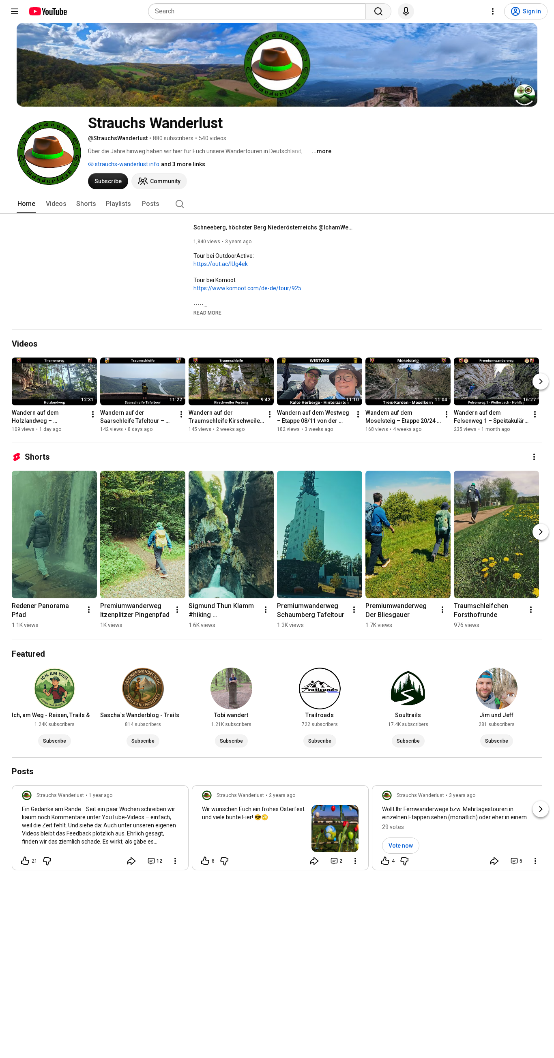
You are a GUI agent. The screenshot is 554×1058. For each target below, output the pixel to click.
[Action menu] (175, 861)
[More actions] (93, 414)
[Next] (541, 381)
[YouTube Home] (48, 11)
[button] (207, 312)
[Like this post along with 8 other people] (205, 861)
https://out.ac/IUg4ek (220, 264)
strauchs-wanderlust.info (126, 164)
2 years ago (282, 795)
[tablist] (277, 204)
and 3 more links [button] (183, 164)
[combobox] (259, 11)
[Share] (131, 861)
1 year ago (100, 795)
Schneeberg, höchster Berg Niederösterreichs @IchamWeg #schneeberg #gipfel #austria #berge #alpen (274, 227)
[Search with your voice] (406, 11)
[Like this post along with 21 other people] (25, 861)
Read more (207, 313)
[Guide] (14, 11)
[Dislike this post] (47, 861)
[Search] (378, 11)
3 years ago (462, 795)
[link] (100, 830)
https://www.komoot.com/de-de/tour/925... (249, 288)
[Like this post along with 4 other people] (385, 861)
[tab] (26, 204)
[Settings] (493, 11)
